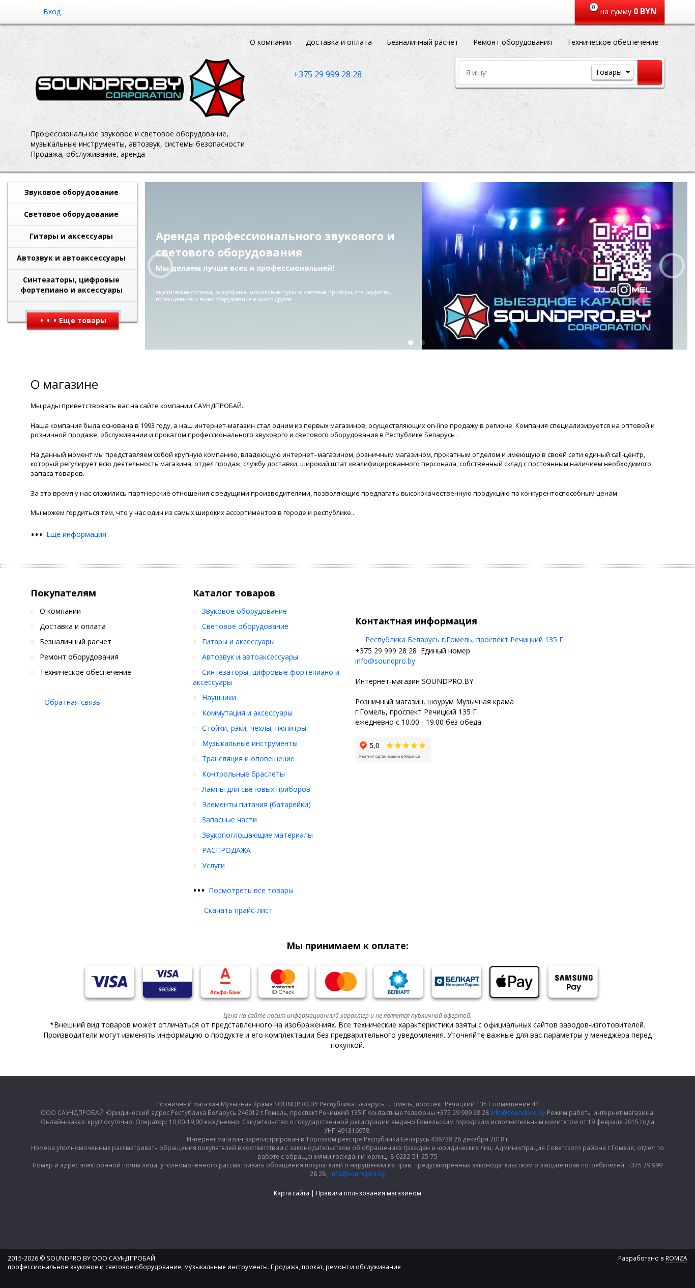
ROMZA (676, 1258)
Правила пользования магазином (368, 1193)
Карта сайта (291, 1193)
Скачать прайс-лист (238, 910)
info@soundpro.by (385, 661)
